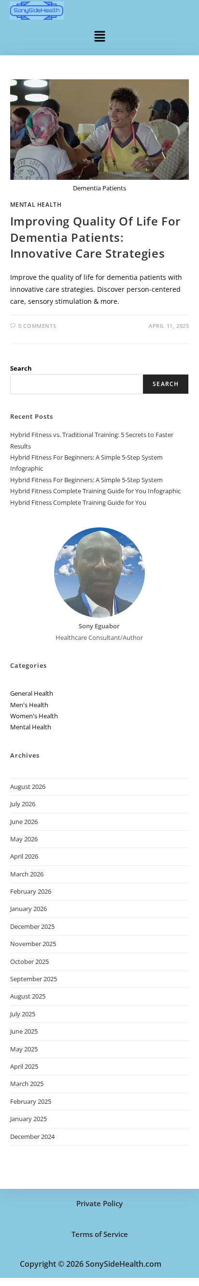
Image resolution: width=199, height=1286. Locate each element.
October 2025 (29, 961)
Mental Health (36, 204)
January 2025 (28, 1118)
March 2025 (26, 1083)
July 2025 (22, 1014)
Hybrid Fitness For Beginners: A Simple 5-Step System (86, 479)
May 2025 (24, 1049)
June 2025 (24, 1031)
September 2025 (33, 978)
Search (21, 368)
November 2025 (33, 943)
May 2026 (24, 839)
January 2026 (28, 908)
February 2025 (30, 1101)
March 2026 (26, 874)
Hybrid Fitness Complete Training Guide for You (78, 502)
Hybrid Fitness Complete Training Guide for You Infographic (95, 491)
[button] (99, 35)
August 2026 (27, 786)
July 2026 (22, 803)
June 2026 (24, 821)
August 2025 (27, 996)
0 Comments (37, 325)
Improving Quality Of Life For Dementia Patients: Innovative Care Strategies (95, 237)
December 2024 (32, 1136)
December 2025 (32, 926)
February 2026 (30, 891)
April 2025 (24, 1066)
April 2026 (24, 856)
